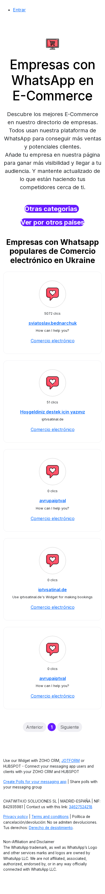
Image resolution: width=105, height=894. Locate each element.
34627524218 (80, 807)
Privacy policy (15, 816)
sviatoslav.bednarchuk (53, 323)
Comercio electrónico (53, 340)
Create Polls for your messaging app (34, 782)
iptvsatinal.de (52, 589)
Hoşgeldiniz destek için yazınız (52, 412)
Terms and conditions (50, 816)
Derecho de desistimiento (51, 828)
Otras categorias (51, 209)
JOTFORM (70, 760)
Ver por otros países (52, 222)
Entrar (19, 9)
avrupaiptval (52, 500)
